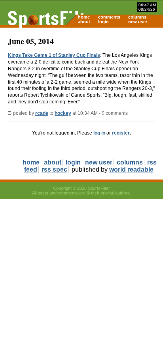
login (103, 21)
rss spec (54, 169)
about (84, 21)
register (121, 133)
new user (137, 21)
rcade (41, 113)
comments (109, 17)
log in (99, 133)
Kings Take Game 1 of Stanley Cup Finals (54, 55)
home (84, 17)
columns (137, 17)
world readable (131, 169)
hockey (63, 113)
